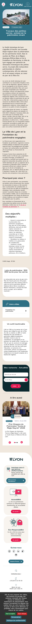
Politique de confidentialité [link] (16, 620)
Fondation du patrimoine (10, 310)
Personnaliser (16, 617)
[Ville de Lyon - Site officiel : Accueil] (16, 4)
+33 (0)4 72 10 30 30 (16, 580)
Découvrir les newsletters (12, 480)
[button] (9, 442)
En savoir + (16, 511)
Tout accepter (10, 614)
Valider (14, 386)
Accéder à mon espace (27, 4)
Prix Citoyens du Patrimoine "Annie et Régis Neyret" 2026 (16, 426)
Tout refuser (22, 614)
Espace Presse (14, 561)
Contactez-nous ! (16, 573)
